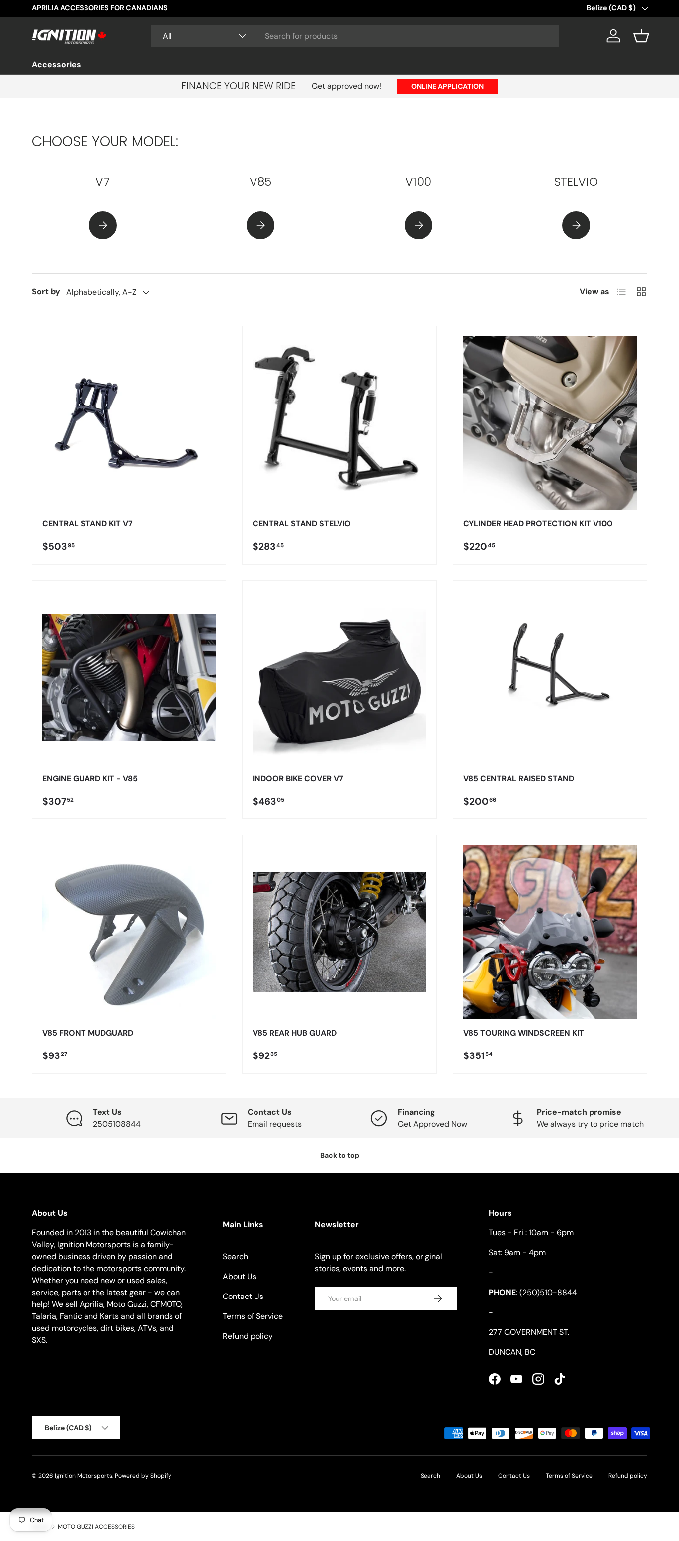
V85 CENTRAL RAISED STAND (518, 778)
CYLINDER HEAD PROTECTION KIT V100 (537, 523)
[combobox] (355, 36)
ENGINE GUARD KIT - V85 (90, 778)
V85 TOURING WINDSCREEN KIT (523, 1033)
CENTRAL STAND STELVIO (302, 523)
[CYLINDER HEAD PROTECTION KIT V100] (550, 423)
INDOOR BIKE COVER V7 (298, 778)
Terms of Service (253, 1316)
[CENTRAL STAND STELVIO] (339, 423)
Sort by (46, 291)
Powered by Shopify (143, 1476)
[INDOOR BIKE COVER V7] (339, 677)
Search (235, 1256)
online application (447, 86)
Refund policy (248, 1336)
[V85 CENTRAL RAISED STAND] (550, 677)
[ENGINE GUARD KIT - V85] (129, 677)
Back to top (339, 1155)
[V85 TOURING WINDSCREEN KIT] (550, 932)
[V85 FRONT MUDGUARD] (129, 932)
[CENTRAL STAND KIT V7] (129, 423)
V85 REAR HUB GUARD (295, 1033)
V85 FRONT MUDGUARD (87, 1033)
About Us (239, 1276)
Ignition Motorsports (83, 1476)
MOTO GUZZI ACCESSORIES (96, 1527)
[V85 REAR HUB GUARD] (339, 932)
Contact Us (243, 1296)
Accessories (56, 64)
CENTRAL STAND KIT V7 (87, 523)
